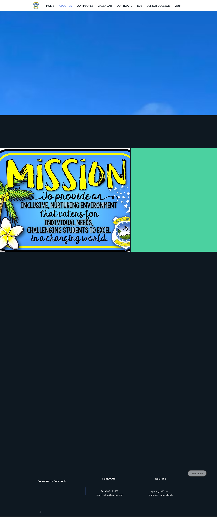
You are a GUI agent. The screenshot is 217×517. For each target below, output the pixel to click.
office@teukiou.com (113, 495)
